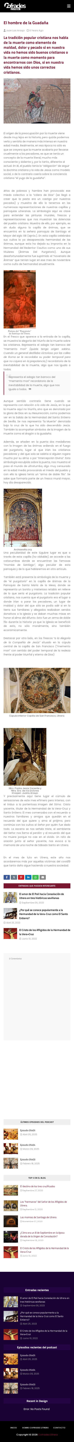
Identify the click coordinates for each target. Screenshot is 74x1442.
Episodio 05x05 (27, 1130)
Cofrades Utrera (48, 1434)
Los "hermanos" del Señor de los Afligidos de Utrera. (43, 1203)
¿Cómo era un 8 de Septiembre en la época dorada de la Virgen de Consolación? (42, 1234)
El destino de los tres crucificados (37, 1186)
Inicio (13, 1427)
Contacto (59, 1427)
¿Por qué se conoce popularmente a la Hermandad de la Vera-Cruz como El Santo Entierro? (43, 914)
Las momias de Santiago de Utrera (38, 1217)
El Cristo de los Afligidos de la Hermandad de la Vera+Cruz (44, 932)
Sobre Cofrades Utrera (35, 1427)
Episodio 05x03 (27, 1159)
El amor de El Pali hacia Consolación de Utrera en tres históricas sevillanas (41, 896)
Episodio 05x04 (27, 1145)
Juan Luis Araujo (15, 30)
